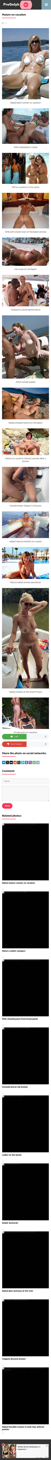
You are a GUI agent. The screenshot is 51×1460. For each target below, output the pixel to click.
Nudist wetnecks (10, 1223)
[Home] (17, 5)
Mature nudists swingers (13, 951)
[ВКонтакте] (3, 762)
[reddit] (15, 762)
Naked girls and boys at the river (17, 1291)
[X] (7, 762)
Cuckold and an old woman (15, 1087)
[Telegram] (38, 762)
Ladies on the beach (11, 1155)
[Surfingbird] (22, 762)
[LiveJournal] (19, 762)
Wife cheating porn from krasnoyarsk (20, 1019)
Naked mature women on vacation (18, 883)
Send (7, 806)
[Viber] (30, 762)
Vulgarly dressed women (14, 1359)
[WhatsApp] (34, 762)
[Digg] (11, 762)
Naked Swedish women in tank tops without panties (23, 1428)
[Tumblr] (26, 762)
